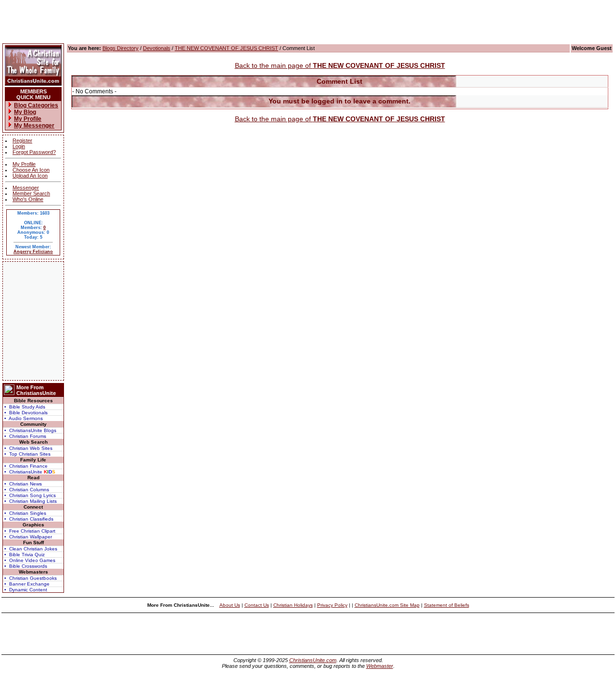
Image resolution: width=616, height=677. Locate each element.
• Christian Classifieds (28, 519)
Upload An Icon (30, 176)
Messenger (26, 188)
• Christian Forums (25, 436)
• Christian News (23, 483)
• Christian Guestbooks (30, 578)
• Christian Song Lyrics (30, 495)
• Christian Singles (25, 513)
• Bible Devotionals (26, 412)
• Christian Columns (26, 489)
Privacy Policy (332, 605)
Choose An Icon (31, 170)
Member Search (31, 193)
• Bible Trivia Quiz (24, 554)
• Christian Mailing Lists (30, 501)
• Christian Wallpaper (28, 536)
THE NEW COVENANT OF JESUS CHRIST (226, 48)
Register (22, 140)
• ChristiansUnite (29, 471)
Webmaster (379, 666)
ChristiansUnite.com (312, 660)
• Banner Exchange (27, 584)
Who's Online (28, 199)
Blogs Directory (121, 48)
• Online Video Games (29, 560)
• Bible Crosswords (25, 566)
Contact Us (256, 605)
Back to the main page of (340, 65)
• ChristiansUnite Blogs (30, 430)
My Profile (24, 164)
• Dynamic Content (25, 589)
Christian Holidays (293, 605)
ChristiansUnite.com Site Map (387, 605)
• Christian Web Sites (28, 448)
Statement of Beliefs (446, 605)
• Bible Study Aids (24, 406)
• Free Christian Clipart (29, 531)
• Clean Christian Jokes (30, 548)
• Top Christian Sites (27, 454)
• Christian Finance (26, 466)
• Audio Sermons (23, 418)
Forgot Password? (34, 152)
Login (19, 146)
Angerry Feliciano (33, 251)
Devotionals (156, 48)
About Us (229, 605)
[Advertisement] (33, 321)
